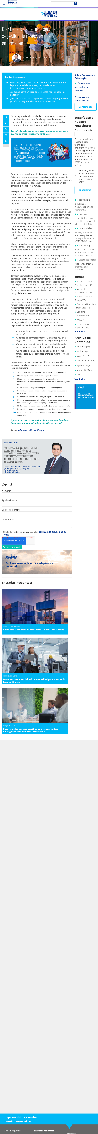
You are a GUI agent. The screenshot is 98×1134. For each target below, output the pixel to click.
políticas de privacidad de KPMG (86, 179)
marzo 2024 (83, 356)
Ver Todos (80, 331)
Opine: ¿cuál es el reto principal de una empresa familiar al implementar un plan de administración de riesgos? (40, 422)
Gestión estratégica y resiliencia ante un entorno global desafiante (85, 264)
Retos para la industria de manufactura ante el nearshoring (84, 204)
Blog (80, 319)
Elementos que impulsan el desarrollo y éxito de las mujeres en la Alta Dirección (85, 250)
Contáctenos (86, 107)
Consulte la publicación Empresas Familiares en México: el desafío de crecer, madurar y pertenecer (39, 132)
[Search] (75, 3)
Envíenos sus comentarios (82, 99)
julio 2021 (82, 374)
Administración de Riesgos (31, 430)
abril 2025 (83, 346)
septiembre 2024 (86, 360)
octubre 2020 (84, 370)
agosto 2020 (83, 365)
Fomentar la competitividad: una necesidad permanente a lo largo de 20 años (85, 219)
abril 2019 (82, 351)
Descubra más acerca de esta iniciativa (83, 86)
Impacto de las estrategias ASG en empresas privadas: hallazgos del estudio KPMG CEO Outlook (84, 234)
